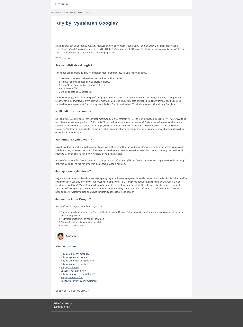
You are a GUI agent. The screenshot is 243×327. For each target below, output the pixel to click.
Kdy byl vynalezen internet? (75, 257)
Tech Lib (63, 4)
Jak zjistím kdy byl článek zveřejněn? (79, 281)
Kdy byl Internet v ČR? (72, 277)
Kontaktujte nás (62, 307)
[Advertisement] (121, 35)
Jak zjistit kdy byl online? (73, 271)
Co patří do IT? (62, 291)
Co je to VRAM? (80, 291)
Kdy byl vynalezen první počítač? (77, 260)
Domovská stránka (58, 12)
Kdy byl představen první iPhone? (78, 274)
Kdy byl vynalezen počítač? (74, 264)
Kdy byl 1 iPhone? (70, 267)
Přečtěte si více (63, 58)
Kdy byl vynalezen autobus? (75, 254)
